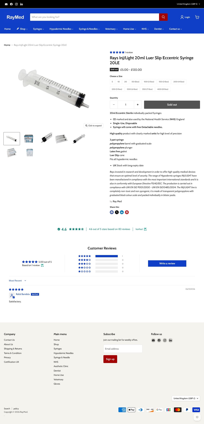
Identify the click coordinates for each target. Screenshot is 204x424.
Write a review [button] (167, 263)
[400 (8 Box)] (163, 92)
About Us (8, 344)
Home (7, 45)
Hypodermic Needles (63, 353)
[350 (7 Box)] (147, 92)
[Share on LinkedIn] (122, 212)
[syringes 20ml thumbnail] (12, 152)
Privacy (7, 357)
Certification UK (11, 361)
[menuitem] (7, 29)
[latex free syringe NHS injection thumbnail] (79, 138)
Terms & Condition (13, 353)
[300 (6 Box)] (132, 92)
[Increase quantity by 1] (138, 105)
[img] (16, 289)
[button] (117, 52)
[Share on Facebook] (112, 212)
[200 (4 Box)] (179, 85)
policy (16, 408)
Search (7, 408)
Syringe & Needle (62, 357)
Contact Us (9, 339)
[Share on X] (117, 212)
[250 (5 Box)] (117, 92)
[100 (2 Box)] (149, 85)
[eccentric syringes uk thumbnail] (45, 138)
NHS (56, 361)
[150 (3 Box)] (164, 85)
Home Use (59, 375)
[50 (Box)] (136, 85)
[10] (119, 85)
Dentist (57, 370)
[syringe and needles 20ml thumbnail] (29, 152)
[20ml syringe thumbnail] (12, 138)
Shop (56, 344)
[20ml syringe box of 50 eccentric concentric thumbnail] (29, 138)
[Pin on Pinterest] (127, 212)
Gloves (57, 383)
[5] (113, 85)
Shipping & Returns (13, 348)
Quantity (114, 98)
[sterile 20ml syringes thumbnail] (61, 138)
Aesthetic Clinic (61, 366)
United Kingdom (187, 4)
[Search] (163, 17)
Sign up (110, 359)
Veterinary (58, 379)
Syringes (58, 348)
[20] (126, 85)
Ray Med (117, 201)
